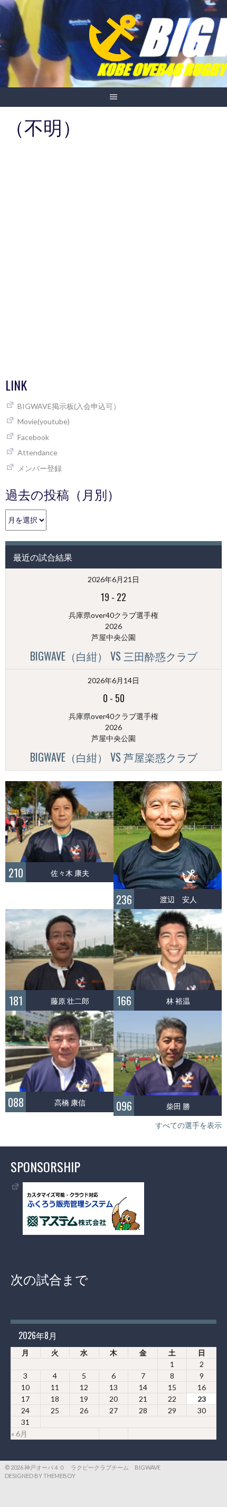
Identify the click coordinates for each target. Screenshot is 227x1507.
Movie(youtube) (43, 421)
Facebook (33, 437)
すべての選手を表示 (188, 1125)
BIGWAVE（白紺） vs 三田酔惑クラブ (113, 656)
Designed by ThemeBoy (40, 1475)
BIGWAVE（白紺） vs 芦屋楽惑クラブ (113, 757)
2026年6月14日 (113, 680)
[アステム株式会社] (83, 1231)
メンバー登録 (39, 468)
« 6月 (19, 1433)
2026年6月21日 (113, 579)
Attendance (37, 452)
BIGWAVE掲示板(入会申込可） (68, 406)
